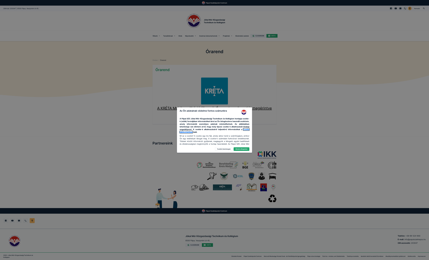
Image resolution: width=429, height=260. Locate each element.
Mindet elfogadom (241, 149)
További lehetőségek (224, 149)
